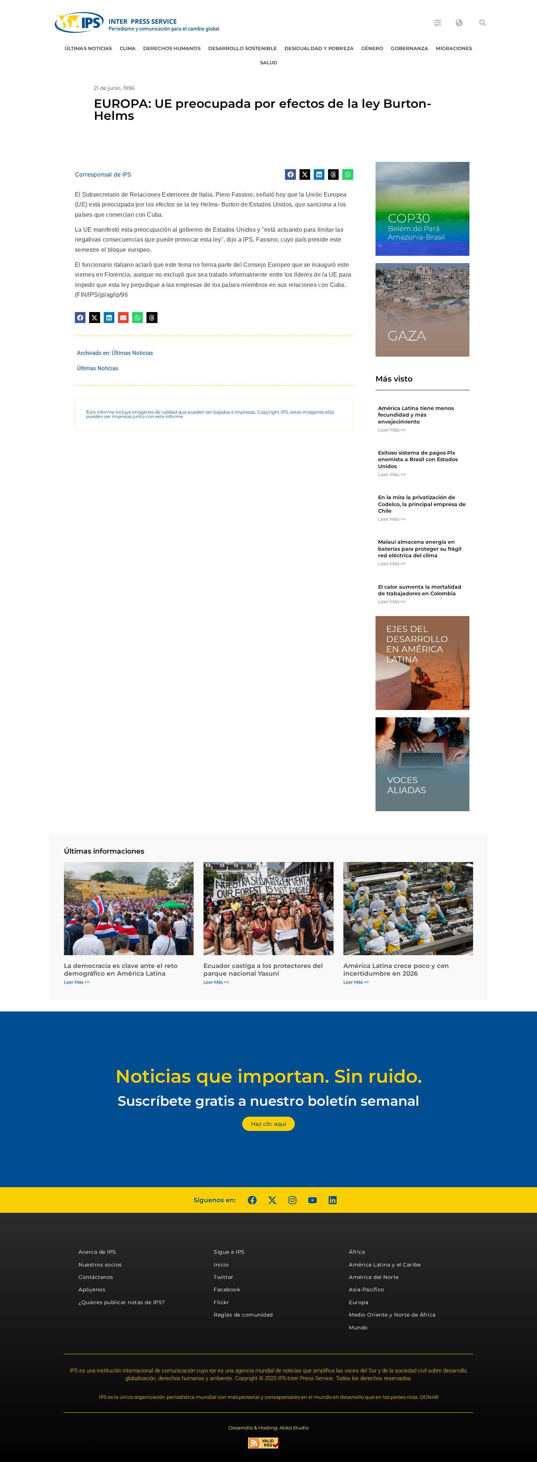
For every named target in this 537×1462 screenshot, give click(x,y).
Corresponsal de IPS (103, 174)
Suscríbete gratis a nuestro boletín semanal (268, 1101)
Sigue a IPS (229, 1252)
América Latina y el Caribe (384, 1264)
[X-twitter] (272, 1200)
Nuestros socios (100, 1264)
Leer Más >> (391, 430)
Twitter (223, 1277)
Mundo (358, 1327)
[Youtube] (312, 1200)
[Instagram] (292, 1200)
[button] (482, 22)
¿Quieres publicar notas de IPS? (122, 1302)
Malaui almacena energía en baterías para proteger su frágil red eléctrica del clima (419, 548)
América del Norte (374, 1277)
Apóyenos (92, 1289)
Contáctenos (96, 1277)
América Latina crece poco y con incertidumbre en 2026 (396, 969)
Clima (128, 48)
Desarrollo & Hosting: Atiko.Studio (268, 1428)
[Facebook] (252, 1200)
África (357, 1252)
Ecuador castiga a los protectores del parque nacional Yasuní (263, 969)
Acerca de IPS (97, 1252)
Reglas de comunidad (243, 1314)
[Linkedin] (332, 1200)
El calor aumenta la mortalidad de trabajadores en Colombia (419, 590)
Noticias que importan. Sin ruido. (268, 1076)
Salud (269, 62)
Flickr (221, 1302)
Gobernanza (409, 48)
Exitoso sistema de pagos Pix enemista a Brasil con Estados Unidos (418, 459)
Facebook (227, 1289)
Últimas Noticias (88, 48)
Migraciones (454, 48)
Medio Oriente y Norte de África (392, 1314)
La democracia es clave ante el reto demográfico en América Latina (121, 969)
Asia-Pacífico (366, 1289)
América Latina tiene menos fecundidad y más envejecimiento (416, 415)
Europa (358, 1302)
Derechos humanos (172, 48)
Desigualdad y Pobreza (319, 48)
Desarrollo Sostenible (242, 48)
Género (372, 48)
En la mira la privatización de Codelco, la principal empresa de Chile (422, 504)
